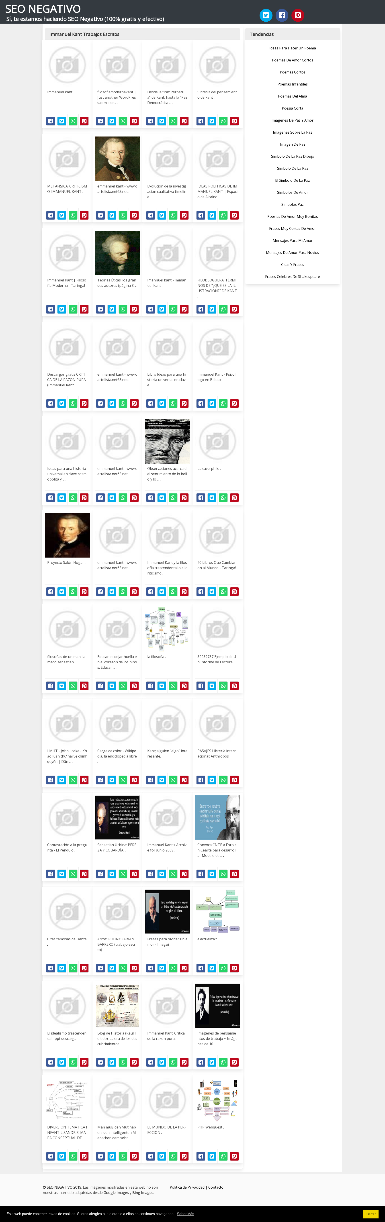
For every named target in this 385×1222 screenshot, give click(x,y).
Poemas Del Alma (292, 96)
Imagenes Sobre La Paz (292, 132)
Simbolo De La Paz (292, 168)
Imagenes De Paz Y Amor (292, 120)
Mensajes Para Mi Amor (293, 240)
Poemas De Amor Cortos (292, 60)
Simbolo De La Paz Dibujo (292, 156)
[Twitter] (266, 15)
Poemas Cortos (292, 72)
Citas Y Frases (292, 264)
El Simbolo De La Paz (292, 180)
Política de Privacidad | (189, 1187)
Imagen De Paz (292, 144)
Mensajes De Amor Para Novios (292, 252)
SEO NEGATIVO (43, 8)
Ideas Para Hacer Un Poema (292, 48)
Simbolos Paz (292, 204)
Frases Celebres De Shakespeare (292, 276)
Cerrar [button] (371, 1214)
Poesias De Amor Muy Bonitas (292, 216)
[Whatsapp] (73, 121)
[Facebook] (282, 15)
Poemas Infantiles (293, 84)
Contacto (215, 1187)
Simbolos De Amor (292, 192)
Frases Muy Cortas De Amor (292, 228)
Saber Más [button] (185, 1214)
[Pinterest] (297, 15)
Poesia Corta (292, 108)
